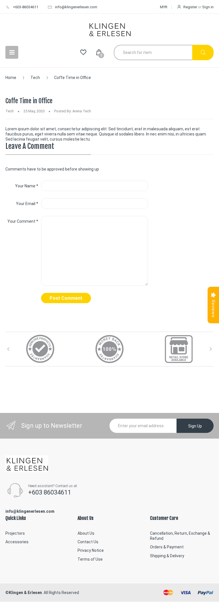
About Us (86, 533)
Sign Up (195, 426)
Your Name (26, 186)
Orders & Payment (167, 547)
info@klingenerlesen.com (76, 7)
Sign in (208, 7)
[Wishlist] (83, 52)
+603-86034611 (25, 7)
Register (190, 7)
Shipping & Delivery (167, 556)
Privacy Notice (91, 550)
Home (10, 77)
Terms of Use (90, 559)
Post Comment (66, 298)
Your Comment (22, 221)
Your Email (27, 203)
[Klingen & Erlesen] (109, 29)
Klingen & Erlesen (25, 592)
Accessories (17, 542)
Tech (35, 77)
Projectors (15, 533)
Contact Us (88, 542)
